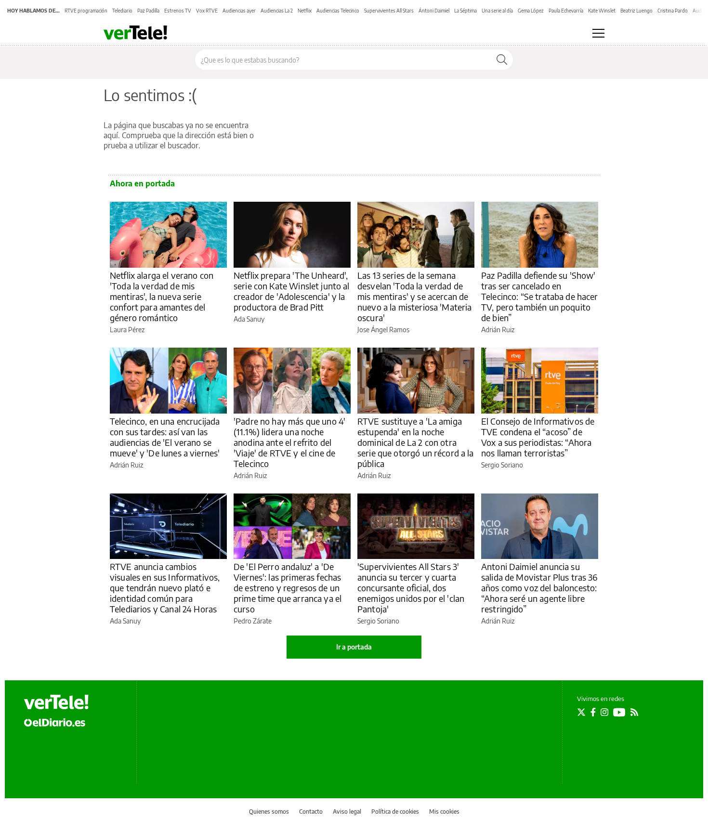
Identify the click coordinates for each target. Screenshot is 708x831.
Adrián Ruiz (497, 329)
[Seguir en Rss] (634, 712)
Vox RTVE (207, 10)
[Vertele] (56, 702)
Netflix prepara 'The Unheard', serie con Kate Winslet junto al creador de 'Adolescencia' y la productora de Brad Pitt (292, 291)
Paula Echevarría (566, 10)
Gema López (531, 10)
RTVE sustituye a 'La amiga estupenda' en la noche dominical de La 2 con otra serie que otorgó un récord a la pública (415, 442)
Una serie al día (497, 10)
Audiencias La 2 (277, 10)
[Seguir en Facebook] (593, 712)
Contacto (311, 811)
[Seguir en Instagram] (604, 712)
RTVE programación (86, 10)
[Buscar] (502, 60)
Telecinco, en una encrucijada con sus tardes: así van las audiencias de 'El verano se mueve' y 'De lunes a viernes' (165, 437)
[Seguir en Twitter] (581, 712)
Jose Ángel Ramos (383, 329)
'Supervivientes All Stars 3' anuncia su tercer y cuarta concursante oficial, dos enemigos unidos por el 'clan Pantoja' (410, 587)
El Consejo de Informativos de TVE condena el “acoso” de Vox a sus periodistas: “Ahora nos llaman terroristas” (537, 437)
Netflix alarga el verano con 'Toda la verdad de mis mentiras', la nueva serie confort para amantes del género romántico (161, 296)
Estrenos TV (177, 10)
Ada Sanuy (249, 319)
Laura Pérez (127, 329)
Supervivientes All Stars (389, 10)
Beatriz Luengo (636, 10)
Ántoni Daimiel (434, 10)
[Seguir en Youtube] (619, 712)
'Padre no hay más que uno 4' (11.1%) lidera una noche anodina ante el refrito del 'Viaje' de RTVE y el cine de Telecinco (289, 442)
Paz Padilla (148, 10)
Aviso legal (347, 811)
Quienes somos (269, 811)
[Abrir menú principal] (598, 33)
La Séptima (465, 10)
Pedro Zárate (253, 621)
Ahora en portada (142, 183)
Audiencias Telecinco (337, 10)
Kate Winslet (602, 10)
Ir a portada (354, 647)
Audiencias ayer (239, 10)
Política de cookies (395, 811)
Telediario (122, 10)
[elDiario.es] (54, 722)
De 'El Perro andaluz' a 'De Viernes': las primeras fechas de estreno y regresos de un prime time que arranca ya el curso (287, 587)
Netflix (305, 10)
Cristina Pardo (672, 10)
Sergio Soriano (502, 465)
